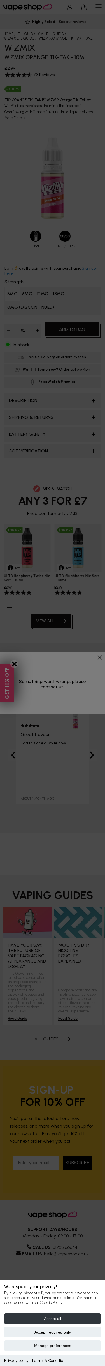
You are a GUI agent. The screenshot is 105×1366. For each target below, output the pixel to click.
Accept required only (52, 1332)
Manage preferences (52, 1345)
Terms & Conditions (49, 1360)
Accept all (52, 1318)
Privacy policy (16, 1360)
